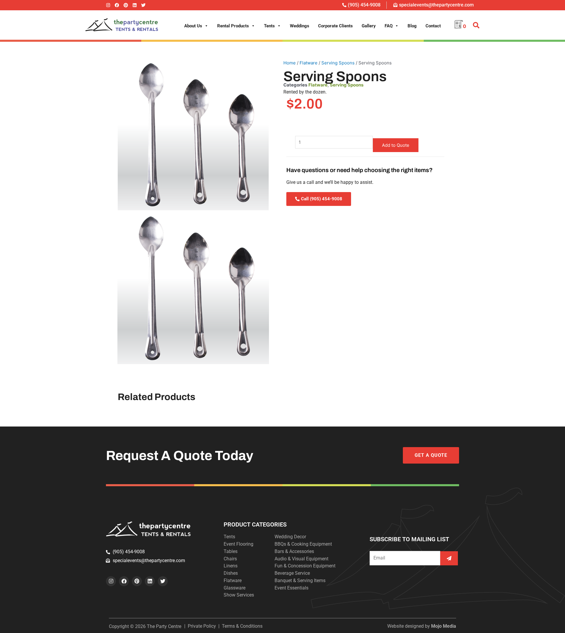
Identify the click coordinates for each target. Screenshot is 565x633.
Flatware (309, 63)
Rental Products (233, 26)
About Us (193, 26)
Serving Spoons (338, 63)
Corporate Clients (335, 26)
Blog (412, 26)
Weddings (299, 26)
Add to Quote (395, 145)
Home (289, 63)
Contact (433, 26)
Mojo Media (443, 626)
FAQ (389, 26)
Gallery (369, 26)
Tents (269, 26)
